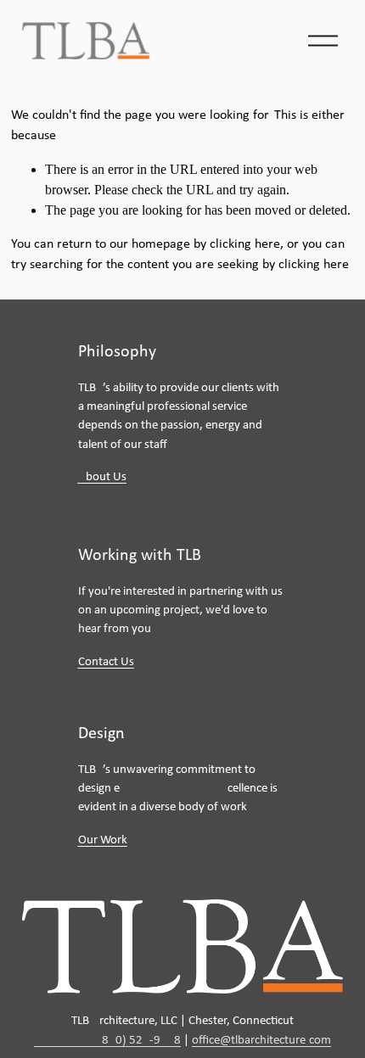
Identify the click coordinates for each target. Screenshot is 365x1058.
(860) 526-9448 (107, 1040)
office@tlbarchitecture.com (261, 1040)
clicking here (245, 244)
